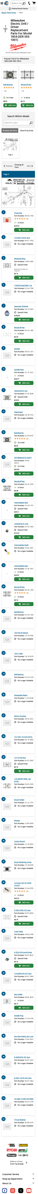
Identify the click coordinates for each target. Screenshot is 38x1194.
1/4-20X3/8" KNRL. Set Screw (22, 780)
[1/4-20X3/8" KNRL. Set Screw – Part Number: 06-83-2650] (7, 786)
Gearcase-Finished (21, 306)
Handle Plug (18, 1016)
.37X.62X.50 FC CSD (21, 524)
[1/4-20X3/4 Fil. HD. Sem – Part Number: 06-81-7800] (7, 980)
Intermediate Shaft (21, 545)
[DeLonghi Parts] (12, 1155)
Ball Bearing (8, 84)
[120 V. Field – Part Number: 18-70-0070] (7, 660)
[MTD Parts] (23, 1150)
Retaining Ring (19, 259)
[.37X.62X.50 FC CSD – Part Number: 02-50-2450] (7, 531)
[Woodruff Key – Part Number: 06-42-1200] (27, 74)
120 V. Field (18, 653)
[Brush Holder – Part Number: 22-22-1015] (7, 807)
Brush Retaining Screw (22, 862)
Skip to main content (18, 17)
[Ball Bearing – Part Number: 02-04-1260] (7, 619)
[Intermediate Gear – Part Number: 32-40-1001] (7, 573)
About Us (6, 1183)
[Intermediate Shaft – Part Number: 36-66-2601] (7, 552)
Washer (17, 820)
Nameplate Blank (20, 695)
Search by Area (26, 130)
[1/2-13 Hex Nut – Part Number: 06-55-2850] (7, 764)
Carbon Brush (19, 841)
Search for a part (11, 123)
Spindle (17, 349)
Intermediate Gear (21, 502)
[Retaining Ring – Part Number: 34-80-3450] (7, 268)
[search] (24, 3)
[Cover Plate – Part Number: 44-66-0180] (7, 938)
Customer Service (10, 1174)
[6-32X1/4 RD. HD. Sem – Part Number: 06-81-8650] (7, 917)
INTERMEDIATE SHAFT (23, 458)
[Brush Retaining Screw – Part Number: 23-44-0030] (7, 869)
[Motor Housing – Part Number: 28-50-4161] (7, 723)
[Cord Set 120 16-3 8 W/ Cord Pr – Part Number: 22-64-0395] (7, 893)
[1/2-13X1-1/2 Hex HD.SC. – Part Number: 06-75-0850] (7, 744)
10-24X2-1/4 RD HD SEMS (23, 1099)
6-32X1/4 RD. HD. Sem (22, 910)
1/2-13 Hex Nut (20, 758)
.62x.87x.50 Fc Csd (20, 391)
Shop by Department (12, 1178)
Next (29, 166)
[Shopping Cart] (34, 3)
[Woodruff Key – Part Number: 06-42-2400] (7, 334)
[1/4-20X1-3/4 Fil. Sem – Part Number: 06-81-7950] (7, 245)
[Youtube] (28, 1190)
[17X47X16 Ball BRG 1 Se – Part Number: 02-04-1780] (7, 292)
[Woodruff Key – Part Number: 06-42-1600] (7, 488)
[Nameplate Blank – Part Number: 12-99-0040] (7, 702)
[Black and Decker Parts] (12, 1145)
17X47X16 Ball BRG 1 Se (23, 285)
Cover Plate (18, 931)
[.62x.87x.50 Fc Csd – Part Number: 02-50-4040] (7, 398)
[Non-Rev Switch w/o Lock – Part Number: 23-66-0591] (7, 1043)
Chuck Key (18, 213)
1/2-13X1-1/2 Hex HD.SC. (23, 737)
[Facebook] (4, 1190)
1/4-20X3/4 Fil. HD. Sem (23, 973)
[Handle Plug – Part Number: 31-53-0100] (7, 1022)
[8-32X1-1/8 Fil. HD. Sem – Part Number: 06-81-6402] (7, 1085)
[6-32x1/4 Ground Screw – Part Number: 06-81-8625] (7, 959)
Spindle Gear (19, 369)
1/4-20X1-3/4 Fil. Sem (22, 238)
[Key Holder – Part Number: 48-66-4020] (7, 1001)
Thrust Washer (20, 1120)
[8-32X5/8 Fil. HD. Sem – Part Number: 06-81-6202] (7, 1064)
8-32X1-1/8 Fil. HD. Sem (23, 1078)
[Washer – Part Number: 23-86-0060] (7, 827)
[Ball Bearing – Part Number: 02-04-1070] (7, 681)
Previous (9, 166)
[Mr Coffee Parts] (23, 1155)
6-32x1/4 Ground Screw (23, 952)
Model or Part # (18, 3)
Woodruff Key (26, 84)
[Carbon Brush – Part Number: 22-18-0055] (7, 848)
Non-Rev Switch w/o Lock (23, 1036)
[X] (20, 1190)
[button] (2, 3)
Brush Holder (19, 800)
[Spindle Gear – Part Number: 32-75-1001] (7, 376)
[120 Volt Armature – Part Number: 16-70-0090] (7, 640)
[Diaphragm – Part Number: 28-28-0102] (7, 419)
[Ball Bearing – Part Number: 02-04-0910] (10, 74)
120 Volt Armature (21, 633)
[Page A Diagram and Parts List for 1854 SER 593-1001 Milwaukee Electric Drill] (18, 193)
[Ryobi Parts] (12, 1150)
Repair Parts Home (9, 13)
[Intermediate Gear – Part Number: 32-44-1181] (7, 509)
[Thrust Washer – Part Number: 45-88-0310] (7, 1127)
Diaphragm (18, 412)
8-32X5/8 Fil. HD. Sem (22, 1057)
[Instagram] (12, 1190)
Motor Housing (20, 716)
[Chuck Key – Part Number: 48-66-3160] (7, 222)
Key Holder (18, 994)
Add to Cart (12, 105)
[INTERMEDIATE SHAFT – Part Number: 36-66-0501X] (7, 466)
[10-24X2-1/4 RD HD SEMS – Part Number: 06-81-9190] (7, 1106)
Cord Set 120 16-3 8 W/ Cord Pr (22, 884)
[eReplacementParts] (6, 3)
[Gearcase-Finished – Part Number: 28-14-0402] (7, 313)
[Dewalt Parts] (23, 1145)
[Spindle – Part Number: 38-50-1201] (7, 356)
